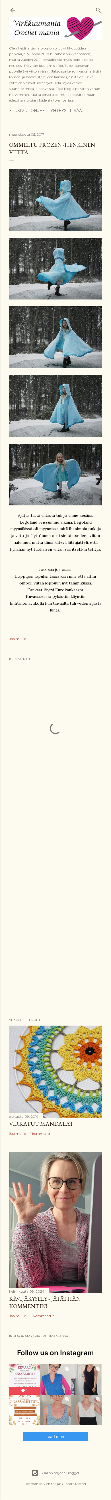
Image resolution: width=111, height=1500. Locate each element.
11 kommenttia (42, 1316)
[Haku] (98, 9)
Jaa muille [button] (17, 639)
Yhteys (58, 110)
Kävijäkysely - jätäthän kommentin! (45, 1302)
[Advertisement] (55, 843)
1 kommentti (40, 1133)
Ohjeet (38, 110)
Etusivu (18, 110)
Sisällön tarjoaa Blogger (60, 1473)
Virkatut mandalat (41, 1123)
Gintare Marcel (74, 1484)
